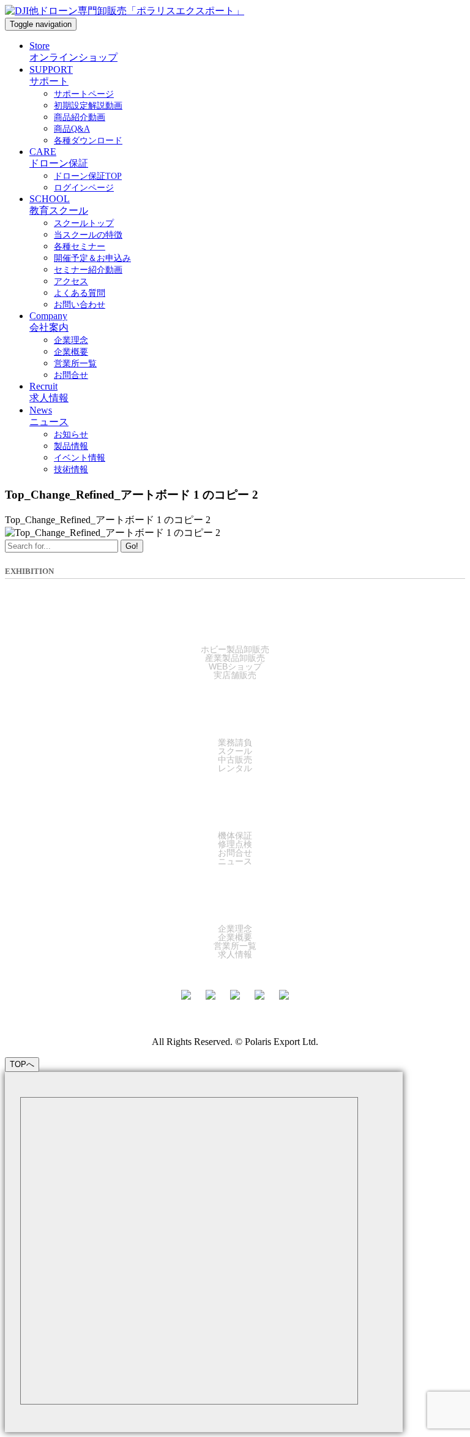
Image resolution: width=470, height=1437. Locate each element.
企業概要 (235, 937)
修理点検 (235, 844)
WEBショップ (235, 666)
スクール (235, 751)
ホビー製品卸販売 (235, 649)
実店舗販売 (235, 675)
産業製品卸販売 (235, 658)
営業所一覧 (235, 946)
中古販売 (235, 759)
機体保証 (235, 835)
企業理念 (235, 928)
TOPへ (22, 1064)
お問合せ (235, 853)
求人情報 (235, 954)
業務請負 (235, 742)
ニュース (235, 861)
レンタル (235, 768)
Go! (131, 546)
